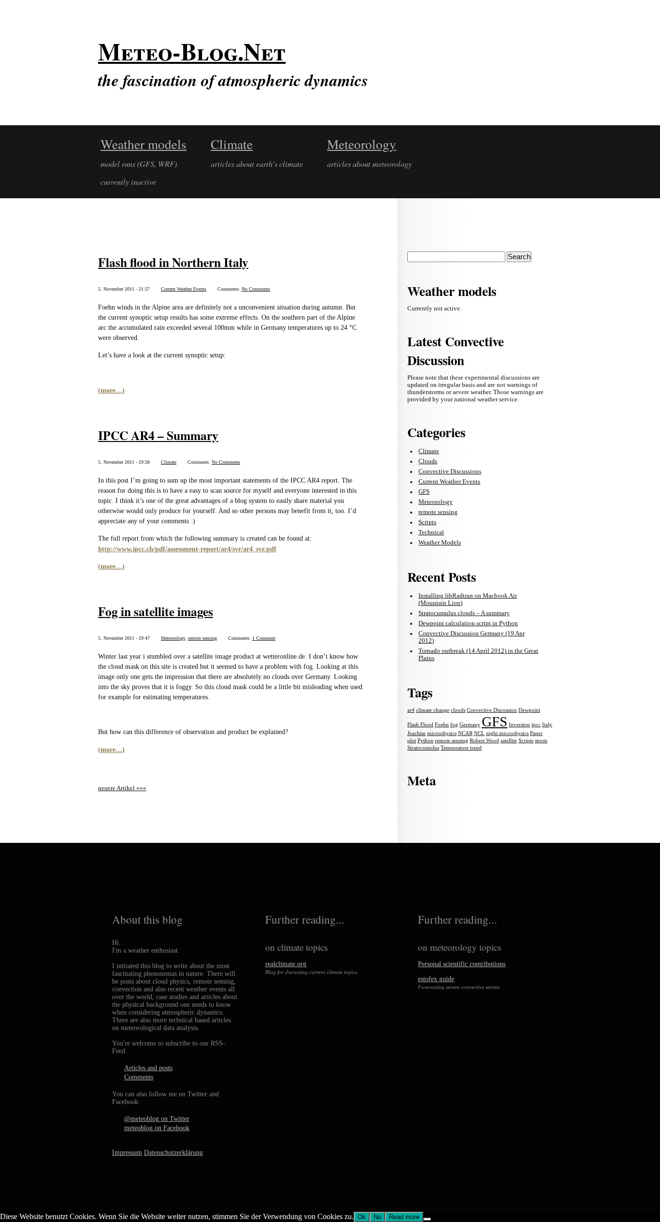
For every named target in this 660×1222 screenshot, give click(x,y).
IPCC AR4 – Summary (158, 435)
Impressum (127, 1152)
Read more (404, 1217)
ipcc (536, 724)
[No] (427, 1219)
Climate (232, 144)
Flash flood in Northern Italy (173, 262)
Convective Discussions (449, 471)
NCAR (465, 733)
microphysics (442, 733)
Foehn (442, 724)
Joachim (416, 733)
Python (425, 740)
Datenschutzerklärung (173, 1152)
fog (454, 724)
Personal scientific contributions (461, 964)
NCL (479, 733)
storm (541, 740)
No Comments (256, 289)
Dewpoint (529, 710)
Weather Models (439, 542)
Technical (431, 532)
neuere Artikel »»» (122, 788)
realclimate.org (285, 964)
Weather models (143, 144)
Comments (138, 1077)
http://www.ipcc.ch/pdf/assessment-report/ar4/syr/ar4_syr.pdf (187, 549)
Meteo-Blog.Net (192, 51)
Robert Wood (484, 740)
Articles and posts (148, 1068)
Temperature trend (461, 748)
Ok (362, 1217)
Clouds (427, 461)
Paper (536, 733)
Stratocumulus (423, 748)
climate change (432, 710)
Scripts (427, 522)
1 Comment (263, 638)
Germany (469, 724)
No (377, 1217)
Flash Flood (420, 724)
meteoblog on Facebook (156, 1128)
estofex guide (436, 979)
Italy (547, 724)
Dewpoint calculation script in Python (468, 623)
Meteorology (361, 144)
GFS (424, 491)
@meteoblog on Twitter (156, 1118)
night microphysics (507, 733)
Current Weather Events (183, 289)
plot (411, 740)
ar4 (411, 710)
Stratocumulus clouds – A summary (464, 613)
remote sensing (202, 638)
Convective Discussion (492, 710)
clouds (458, 710)
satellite (509, 740)
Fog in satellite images (155, 611)
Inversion (519, 724)
